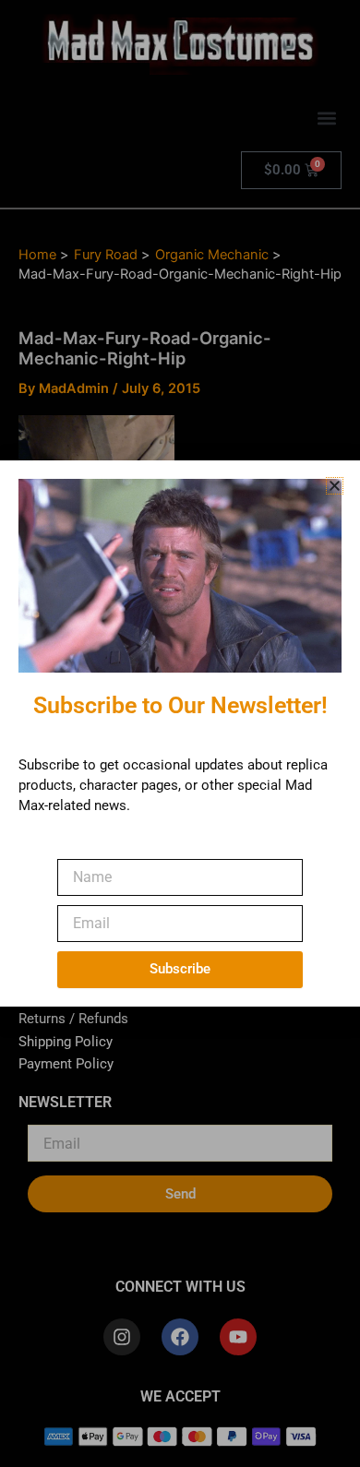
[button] (335, 486)
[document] (180, 733)
